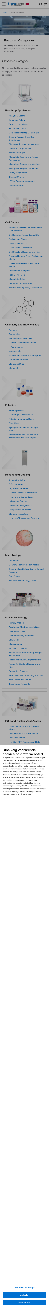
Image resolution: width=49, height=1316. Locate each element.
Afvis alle (24, 1295)
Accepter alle (24, 1302)
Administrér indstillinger (24, 1288)
